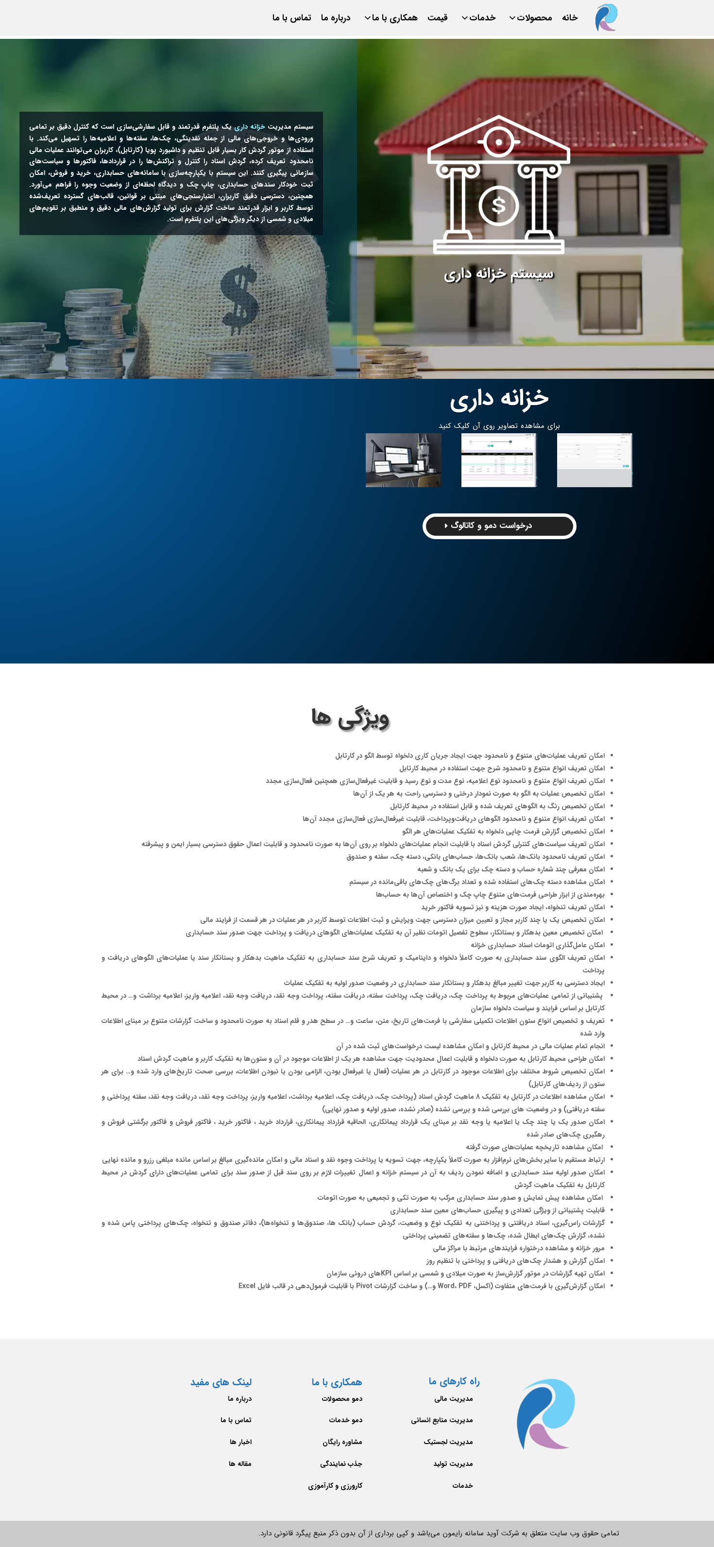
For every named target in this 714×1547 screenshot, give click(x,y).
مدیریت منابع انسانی (442, 1420)
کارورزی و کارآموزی (335, 1485)
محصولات (534, 20)
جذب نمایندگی (341, 1464)
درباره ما (336, 20)
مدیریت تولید (453, 1464)
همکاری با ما (395, 20)
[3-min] (499, 460)
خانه (570, 20)
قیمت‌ (437, 20)
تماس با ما (291, 20)
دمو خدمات (345, 1420)
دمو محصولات (342, 1399)
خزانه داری (249, 126)
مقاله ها (240, 1464)
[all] (404, 460)
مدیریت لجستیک (448, 1442)
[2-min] (595, 460)
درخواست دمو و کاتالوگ (491, 525)
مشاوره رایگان (342, 1442)
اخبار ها (241, 1442)
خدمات (482, 20)
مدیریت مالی (453, 1399)
